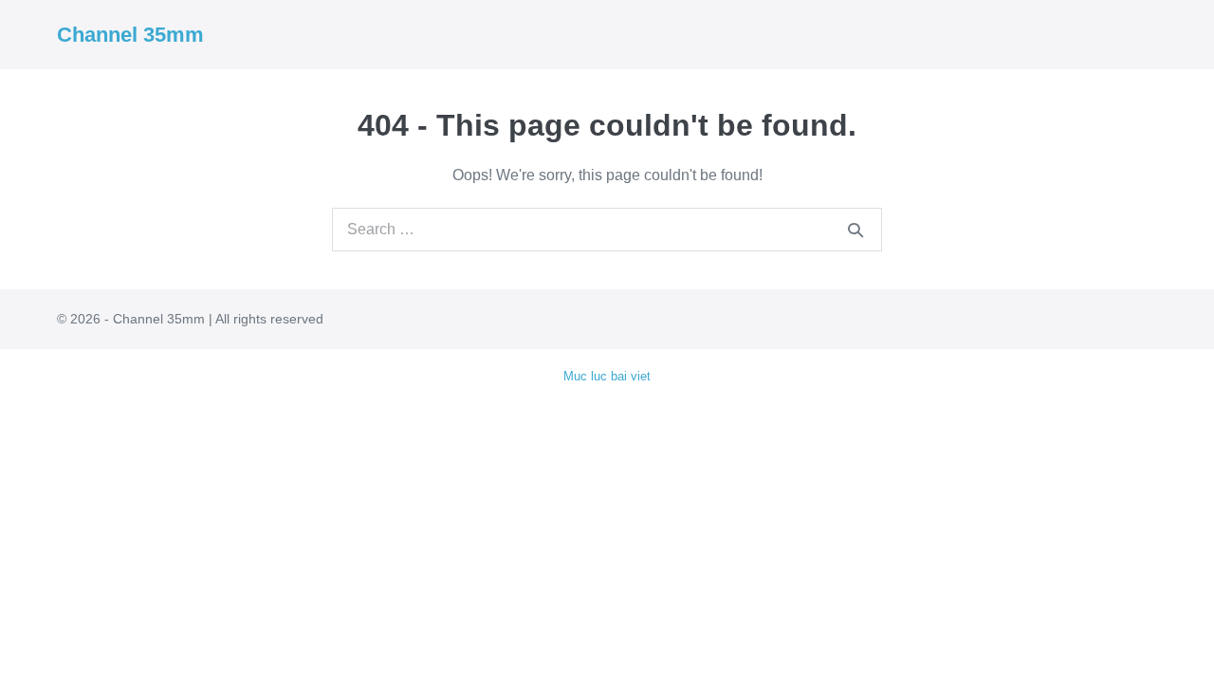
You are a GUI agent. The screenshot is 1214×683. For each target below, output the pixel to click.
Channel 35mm (130, 34)
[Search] (855, 229)
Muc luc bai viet (607, 376)
